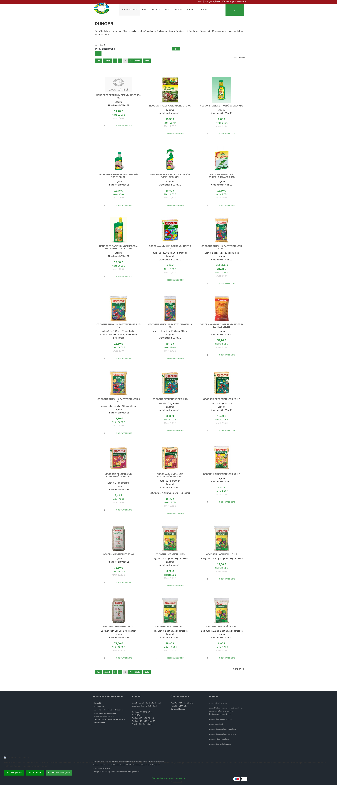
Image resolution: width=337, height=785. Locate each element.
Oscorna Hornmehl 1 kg (170, 554)
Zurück (107, 61)
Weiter (137, 61)
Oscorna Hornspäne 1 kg (221, 627)
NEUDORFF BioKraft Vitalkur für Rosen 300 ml (118, 176)
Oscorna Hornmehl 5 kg (170, 627)
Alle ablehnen (34, 772)
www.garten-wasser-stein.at (220, 719)
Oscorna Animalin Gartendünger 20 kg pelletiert (221, 325)
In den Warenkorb (124, 126)
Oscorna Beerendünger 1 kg (170, 399)
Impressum (179, 778)
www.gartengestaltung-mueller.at (222, 729)
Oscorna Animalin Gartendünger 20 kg (170, 325)
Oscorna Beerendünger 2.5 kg (221, 399)
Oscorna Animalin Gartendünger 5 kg (118, 400)
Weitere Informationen (162, 778)
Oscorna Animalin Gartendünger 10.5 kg (221, 247)
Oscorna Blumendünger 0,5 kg (221, 474)
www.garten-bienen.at (218, 703)
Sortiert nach (100, 45)
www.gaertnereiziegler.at (219, 739)
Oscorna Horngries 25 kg (118, 554)
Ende (147, 61)
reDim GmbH (177, 782)
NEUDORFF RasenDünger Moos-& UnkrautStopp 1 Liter (118, 247)
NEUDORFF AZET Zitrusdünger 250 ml (221, 106)
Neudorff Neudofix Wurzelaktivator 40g (222, 176)
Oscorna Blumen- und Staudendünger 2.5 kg (170, 475)
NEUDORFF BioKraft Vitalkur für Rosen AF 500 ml (170, 176)
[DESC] (176, 48)
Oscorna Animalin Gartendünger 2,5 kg (118, 325)
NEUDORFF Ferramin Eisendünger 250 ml (118, 96)
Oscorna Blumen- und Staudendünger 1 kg (118, 475)
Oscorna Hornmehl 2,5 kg (221, 554)
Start (98, 61)
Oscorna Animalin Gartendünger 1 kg (170, 247)
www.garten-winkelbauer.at (220, 744)
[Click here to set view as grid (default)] (96, 53)
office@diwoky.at (145, 724)
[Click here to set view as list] (99, 53)
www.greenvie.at (216, 724)
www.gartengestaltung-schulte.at (222, 734)
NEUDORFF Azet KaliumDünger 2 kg (170, 106)
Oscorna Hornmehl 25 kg (118, 627)
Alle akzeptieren (14, 772)
